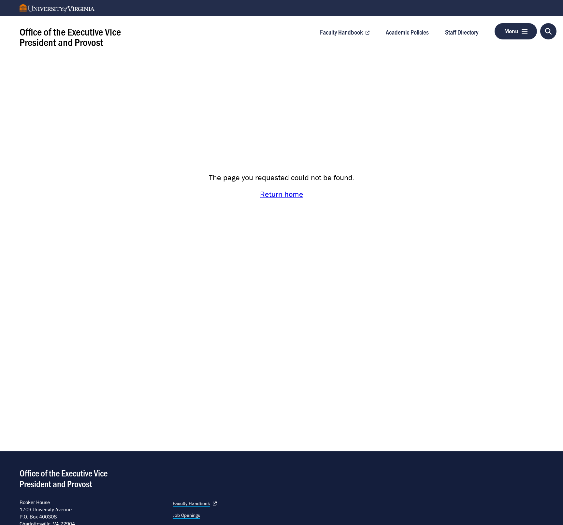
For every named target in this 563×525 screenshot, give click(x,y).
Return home (281, 194)
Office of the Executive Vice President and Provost (70, 36)
